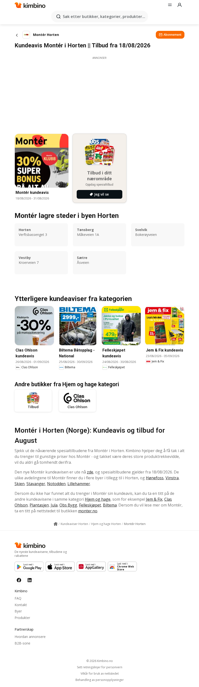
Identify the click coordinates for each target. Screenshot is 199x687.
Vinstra (172, 478)
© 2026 (99, 661)
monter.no (87, 511)
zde (90, 472)
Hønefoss (155, 478)
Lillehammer (78, 483)
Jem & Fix (154, 499)
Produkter (22, 617)
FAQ (18, 598)
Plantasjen (39, 505)
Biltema (110, 505)
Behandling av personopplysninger (99, 680)
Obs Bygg (68, 505)
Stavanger (35, 483)
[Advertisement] (99, 94)
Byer (18, 611)
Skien (20, 483)
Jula (54, 505)
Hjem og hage (97, 499)
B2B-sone (22, 643)
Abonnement (173, 35)
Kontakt (21, 604)
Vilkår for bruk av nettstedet (100, 674)
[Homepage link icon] (56, 524)
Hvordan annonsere (30, 636)
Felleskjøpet (90, 505)
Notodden (56, 483)
